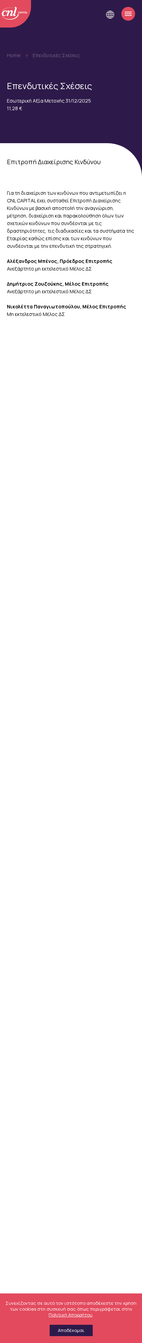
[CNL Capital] (15, 14)
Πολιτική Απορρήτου (70, 1315)
